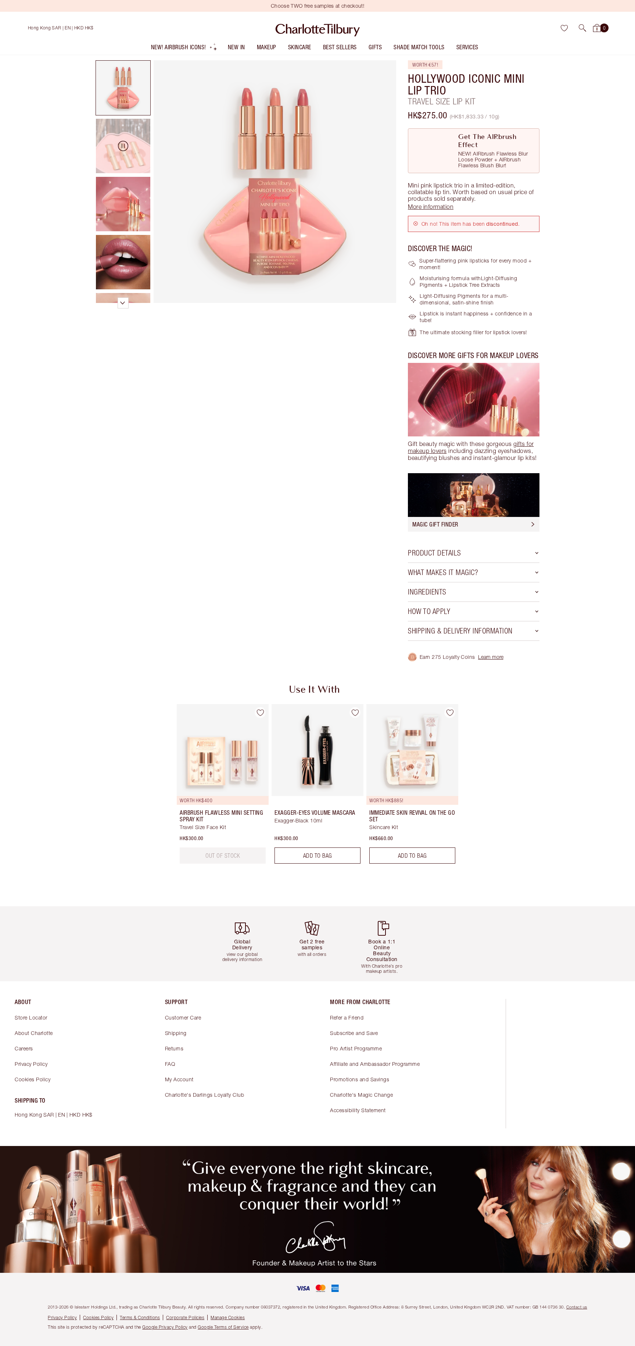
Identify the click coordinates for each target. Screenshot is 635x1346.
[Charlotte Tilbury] (317, 28)
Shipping (176, 1033)
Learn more (490, 657)
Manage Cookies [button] (228, 1317)
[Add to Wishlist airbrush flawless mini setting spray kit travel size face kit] (260, 712)
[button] (582, 28)
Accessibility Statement (358, 1110)
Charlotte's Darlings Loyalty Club (204, 1095)
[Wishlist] (564, 28)
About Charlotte (34, 1033)
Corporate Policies (185, 1317)
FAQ (170, 1064)
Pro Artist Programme (356, 1048)
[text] (222, 855)
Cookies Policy (32, 1079)
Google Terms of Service (223, 1327)
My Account (179, 1079)
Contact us (576, 1306)
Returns (174, 1048)
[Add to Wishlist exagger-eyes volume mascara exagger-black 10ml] (354, 712)
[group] (217, 787)
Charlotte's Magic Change (361, 1095)
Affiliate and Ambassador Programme (375, 1064)
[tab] (123, 87)
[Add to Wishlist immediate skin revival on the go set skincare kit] (449, 712)
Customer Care (183, 1017)
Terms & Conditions (140, 1317)
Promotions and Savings (359, 1079)
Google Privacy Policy (165, 1327)
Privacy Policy (31, 1064)
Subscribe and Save (354, 1033)
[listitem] (184, 49)
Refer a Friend (346, 1017)
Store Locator (31, 1017)
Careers (24, 1048)
